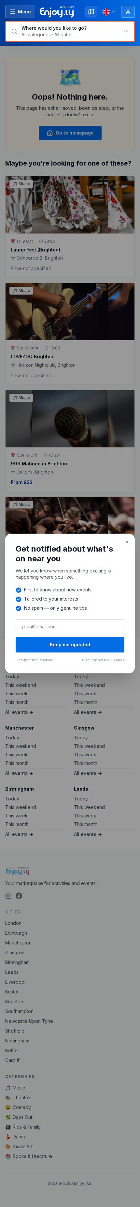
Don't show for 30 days (103, 660)
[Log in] (128, 12)
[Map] (91, 12)
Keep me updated (70, 644)
